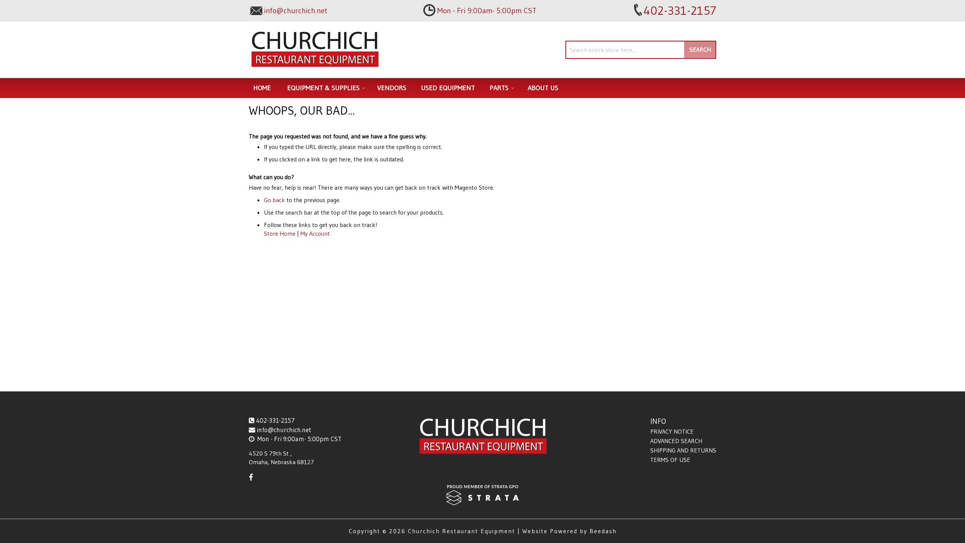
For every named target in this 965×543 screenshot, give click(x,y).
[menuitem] (325, 88)
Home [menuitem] (262, 88)
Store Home (280, 233)
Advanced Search (676, 441)
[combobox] (640, 50)
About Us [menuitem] (543, 88)
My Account (315, 233)
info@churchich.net (284, 430)
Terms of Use (670, 459)
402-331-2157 (275, 420)
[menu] (482, 88)
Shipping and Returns (683, 450)
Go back (274, 200)
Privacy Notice (672, 431)
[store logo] (314, 50)
